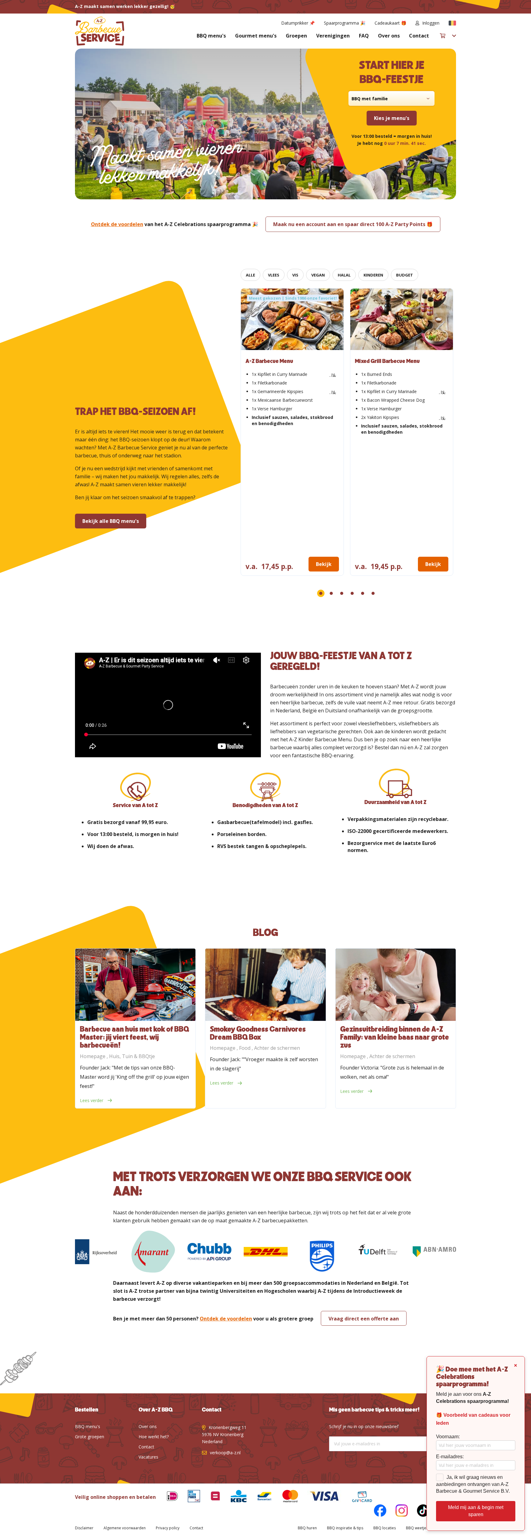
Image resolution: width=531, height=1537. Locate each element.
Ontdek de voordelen (117, 224)
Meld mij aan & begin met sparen (475, 1511)
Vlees (273, 275)
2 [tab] (331, 593)
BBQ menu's (211, 35)
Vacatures (148, 1457)
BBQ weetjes (417, 1528)
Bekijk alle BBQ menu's (110, 521)
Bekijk (324, 564)
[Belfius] (211, 1497)
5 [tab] (362, 593)
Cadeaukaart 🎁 (390, 23)
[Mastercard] (285, 1497)
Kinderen (373, 275)
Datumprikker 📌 (298, 23)
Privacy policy (167, 1528)
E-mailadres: (450, 1456)
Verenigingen (333, 35)
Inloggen (430, 23)
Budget (404, 275)
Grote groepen (89, 1436)
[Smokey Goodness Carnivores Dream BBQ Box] (265, 985)
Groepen (296, 35)
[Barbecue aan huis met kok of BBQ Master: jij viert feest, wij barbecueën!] (135, 985)
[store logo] (99, 31)
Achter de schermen (277, 1048)
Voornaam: (448, 1436)
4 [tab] (352, 593)
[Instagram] (397, 1511)
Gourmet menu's (256, 35)
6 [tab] (373, 593)
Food (245, 1048)
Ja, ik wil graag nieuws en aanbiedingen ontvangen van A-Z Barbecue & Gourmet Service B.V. (473, 1484)
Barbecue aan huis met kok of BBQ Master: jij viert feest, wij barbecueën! (134, 1037)
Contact (419, 35)
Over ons (389, 35)
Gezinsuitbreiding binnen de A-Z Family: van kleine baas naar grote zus (394, 1037)
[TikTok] (418, 1511)
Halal (344, 275)
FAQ (364, 35)
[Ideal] (168, 1497)
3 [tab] (341, 593)
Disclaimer (84, 1528)
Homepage (93, 1056)
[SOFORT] (259, 1497)
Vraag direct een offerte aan (363, 1318)
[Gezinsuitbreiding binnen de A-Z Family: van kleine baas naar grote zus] (396, 985)
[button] (452, 23)
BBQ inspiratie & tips (345, 1528)
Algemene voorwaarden (125, 1528)
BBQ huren (307, 1528)
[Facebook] (375, 1511)
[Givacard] (357, 1497)
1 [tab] (320, 593)
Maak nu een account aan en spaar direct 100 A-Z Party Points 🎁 (353, 224)
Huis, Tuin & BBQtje (132, 1056)
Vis (295, 275)
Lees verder (92, 1100)
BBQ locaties (384, 1528)
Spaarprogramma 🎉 (344, 23)
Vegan (318, 275)
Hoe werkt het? (154, 1436)
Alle (250, 275)
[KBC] (234, 1497)
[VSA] (319, 1497)
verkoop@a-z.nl (225, 1452)
